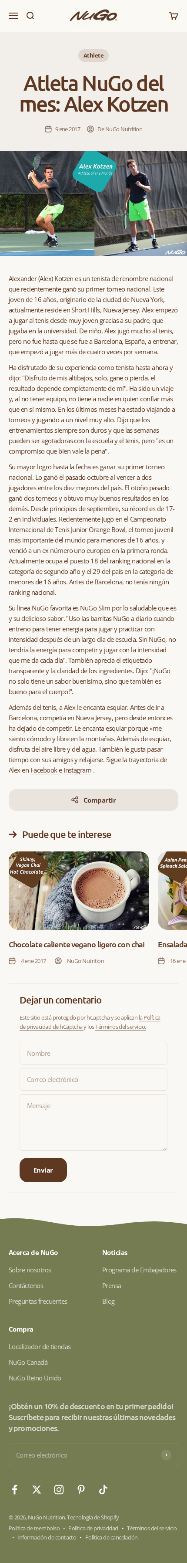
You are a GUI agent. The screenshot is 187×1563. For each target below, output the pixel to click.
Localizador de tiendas (39, 1346)
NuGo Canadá (28, 1362)
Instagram (77, 770)
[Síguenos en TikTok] (103, 1489)
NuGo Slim (95, 608)
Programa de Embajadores (139, 1269)
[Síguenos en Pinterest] (81, 1489)
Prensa (111, 1285)
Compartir (99, 800)
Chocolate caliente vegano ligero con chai (76, 944)
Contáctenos (26, 1285)
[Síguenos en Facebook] (14, 1489)
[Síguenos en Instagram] (59, 1489)
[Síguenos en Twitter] (37, 1489)
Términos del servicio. (120, 1027)
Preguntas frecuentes (38, 1301)
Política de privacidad (93, 1528)
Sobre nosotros (30, 1269)
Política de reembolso (34, 1528)
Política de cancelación (111, 1537)
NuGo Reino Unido (35, 1377)
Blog (108, 1301)
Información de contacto (46, 1537)
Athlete (93, 55)
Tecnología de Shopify (93, 1517)
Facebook (43, 770)
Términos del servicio (152, 1528)
